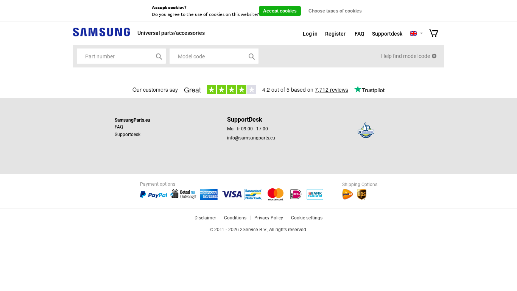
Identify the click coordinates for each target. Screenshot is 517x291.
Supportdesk (387, 34)
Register (335, 34)
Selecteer (421, 34)
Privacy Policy (268, 218)
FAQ (359, 34)
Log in (310, 34)
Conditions (235, 218)
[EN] (413, 33)
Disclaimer (205, 218)
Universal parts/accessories (171, 33)
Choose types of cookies (335, 11)
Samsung (101, 36)
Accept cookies (280, 11)
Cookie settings (306, 218)
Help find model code (405, 56)
